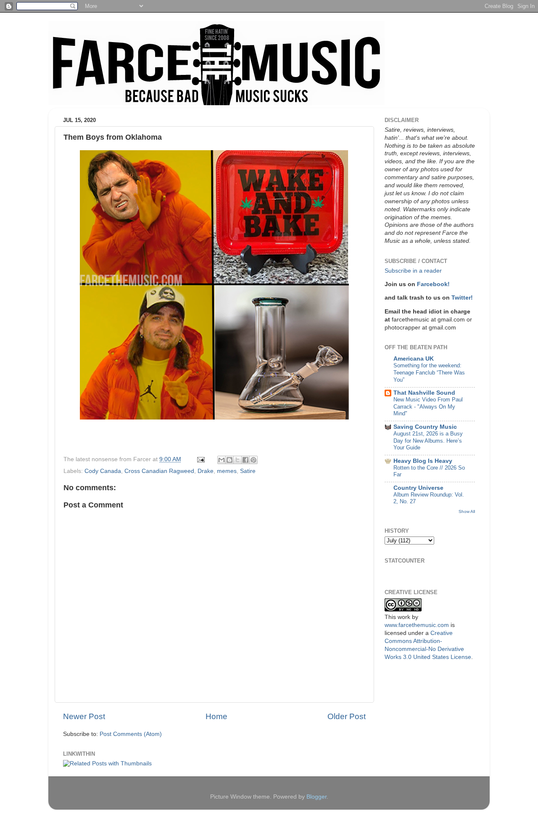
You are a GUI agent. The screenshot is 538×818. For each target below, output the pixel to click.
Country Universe (418, 488)
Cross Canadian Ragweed (159, 471)
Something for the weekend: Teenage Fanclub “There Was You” (429, 372)
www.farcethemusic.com (417, 625)
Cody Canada (102, 471)
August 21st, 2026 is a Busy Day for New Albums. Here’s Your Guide (428, 440)
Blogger (316, 797)
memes (227, 471)
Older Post (346, 716)
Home (216, 716)
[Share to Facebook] (245, 460)
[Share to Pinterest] (253, 460)
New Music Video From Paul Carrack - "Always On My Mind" (428, 406)
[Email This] (221, 460)
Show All (467, 511)
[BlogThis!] (229, 460)
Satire (248, 471)
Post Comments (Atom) (131, 734)
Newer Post (84, 716)
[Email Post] (200, 459)
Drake (206, 471)
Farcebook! (433, 284)
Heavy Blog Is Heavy (422, 461)
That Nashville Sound (424, 393)
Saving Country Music (425, 427)
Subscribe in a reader (413, 271)
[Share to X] (237, 460)
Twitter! (462, 298)
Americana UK (413, 359)
